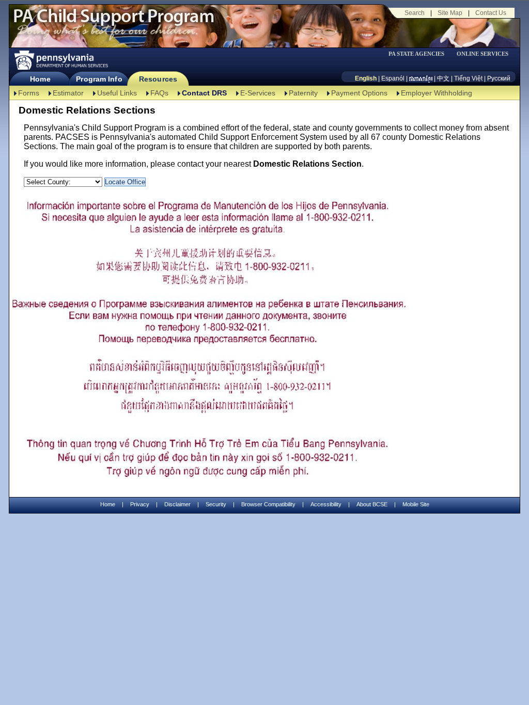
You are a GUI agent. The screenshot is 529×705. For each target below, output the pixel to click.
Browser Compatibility (268, 504)
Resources (158, 79)
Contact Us (490, 13)
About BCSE (371, 504)
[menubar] (420, 54)
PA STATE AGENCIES (416, 54)
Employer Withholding (436, 93)
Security (216, 504)
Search (414, 13)
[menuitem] (420, 54)
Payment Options (359, 93)
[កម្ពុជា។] (420, 78)
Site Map (450, 13)
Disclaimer (177, 504)
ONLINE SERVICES (482, 54)
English (366, 78)
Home (40, 79)
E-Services (257, 93)
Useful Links (117, 93)
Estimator (68, 93)
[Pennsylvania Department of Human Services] (60, 60)
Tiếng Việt (468, 78)
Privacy (139, 504)
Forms (28, 93)
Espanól (392, 78)
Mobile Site (415, 504)
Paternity (303, 93)
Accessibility (325, 504)
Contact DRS (204, 93)
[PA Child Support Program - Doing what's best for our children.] (113, 22)
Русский (498, 78)
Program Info (99, 79)
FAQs (159, 93)
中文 (443, 78)
